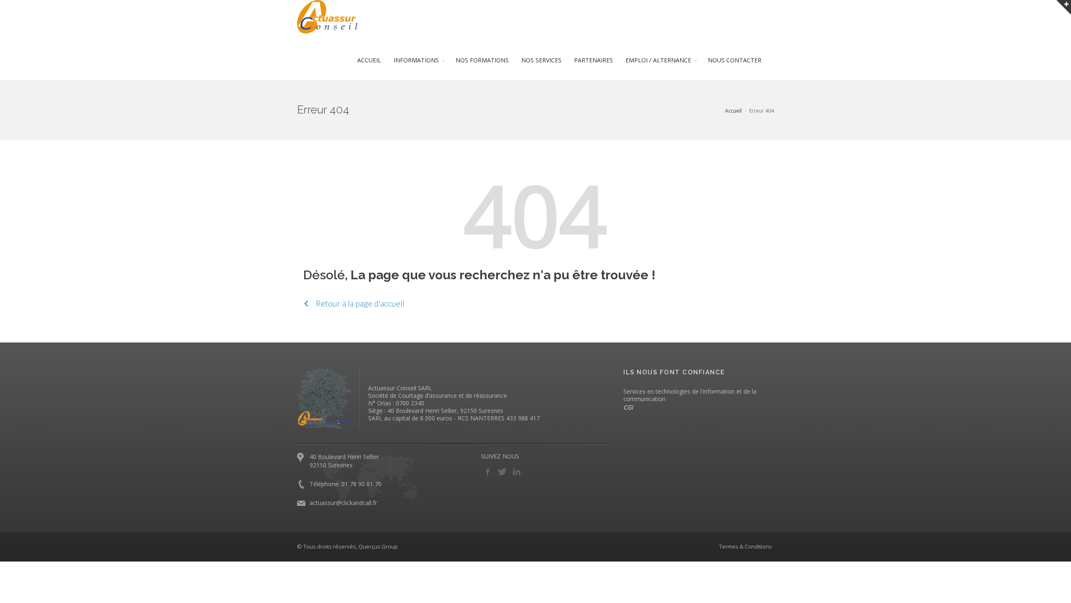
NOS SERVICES (541, 60)
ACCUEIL (369, 60)
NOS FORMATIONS (482, 60)
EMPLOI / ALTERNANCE (658, 60)
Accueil (733, 110)
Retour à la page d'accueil (359, 303)
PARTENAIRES (593, 60)
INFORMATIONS (416, 60)
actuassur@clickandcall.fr (343, 503)
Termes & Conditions (745, 546)
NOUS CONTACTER (734, 60)
